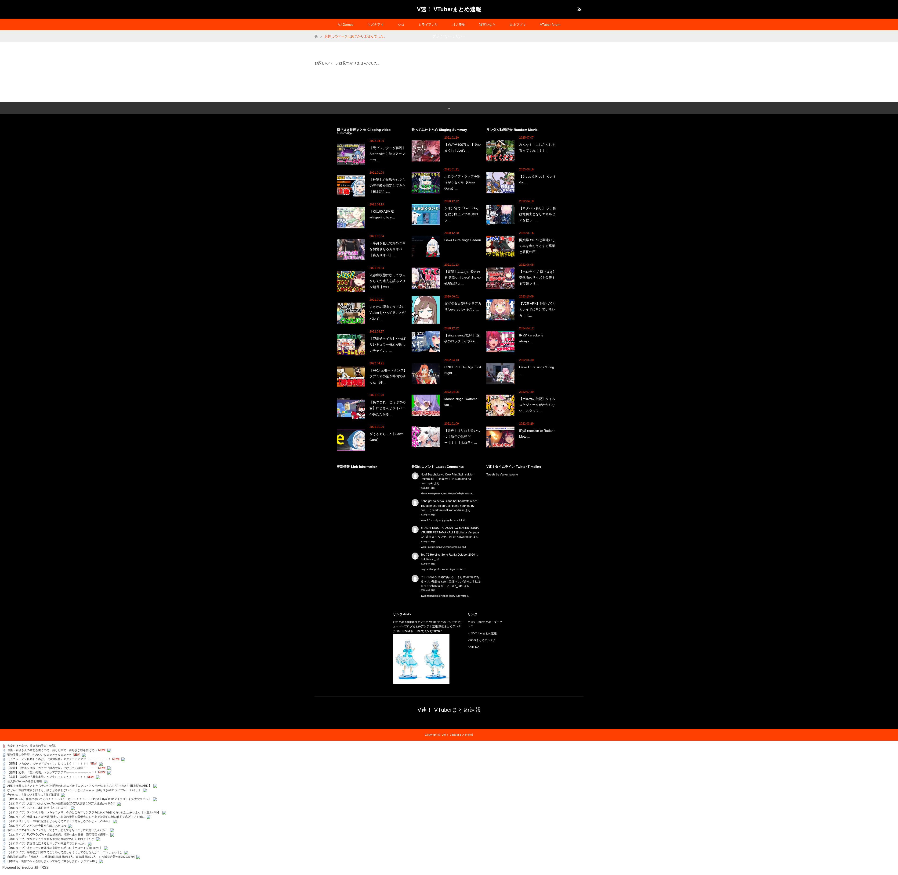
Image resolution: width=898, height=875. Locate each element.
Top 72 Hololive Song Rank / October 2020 (448, 554)
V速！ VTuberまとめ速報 (449, 9)
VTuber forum (550, 24)
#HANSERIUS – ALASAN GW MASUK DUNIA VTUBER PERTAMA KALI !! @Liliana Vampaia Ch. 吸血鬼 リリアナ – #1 (450, 532)
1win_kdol (456, 586)
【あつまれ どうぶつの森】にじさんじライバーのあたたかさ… (387, 408)
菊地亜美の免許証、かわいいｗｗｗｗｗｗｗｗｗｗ (39, 754)
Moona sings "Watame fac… (461, 402)
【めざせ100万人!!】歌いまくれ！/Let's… (462, 147)
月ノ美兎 (458, 24)
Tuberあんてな (423, 631)
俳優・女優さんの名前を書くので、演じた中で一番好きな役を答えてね (52, 750)
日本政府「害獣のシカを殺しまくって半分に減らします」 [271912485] (52, 861)
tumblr (438, 631)
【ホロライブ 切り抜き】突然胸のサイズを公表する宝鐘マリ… (537, 277)
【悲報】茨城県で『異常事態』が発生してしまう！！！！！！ (46, 777)
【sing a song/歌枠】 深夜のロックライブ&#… (462, 338)
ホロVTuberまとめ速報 (482, 633)
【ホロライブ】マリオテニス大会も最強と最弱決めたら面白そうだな (50, 839)
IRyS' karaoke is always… (531, 338)
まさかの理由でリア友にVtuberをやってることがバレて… (387, 312)
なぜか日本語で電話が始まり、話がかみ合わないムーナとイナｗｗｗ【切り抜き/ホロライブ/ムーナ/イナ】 (74, 790)
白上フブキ (518, 24)
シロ (401, 24)
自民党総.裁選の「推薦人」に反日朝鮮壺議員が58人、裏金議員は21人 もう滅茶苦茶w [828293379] (70, 856)
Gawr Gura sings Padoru (462, 240)
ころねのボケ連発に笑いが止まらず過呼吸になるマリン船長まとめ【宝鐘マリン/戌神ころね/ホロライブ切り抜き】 (451, 581)
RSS (578, 8)
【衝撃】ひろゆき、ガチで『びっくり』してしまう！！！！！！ (48, 763)
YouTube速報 (404, 631)
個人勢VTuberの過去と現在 (24, 781)
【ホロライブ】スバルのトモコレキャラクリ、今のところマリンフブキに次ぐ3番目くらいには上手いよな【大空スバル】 (83, 812)
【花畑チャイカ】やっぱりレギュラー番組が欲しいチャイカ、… (387, 344)
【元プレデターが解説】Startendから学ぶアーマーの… (387, 153)
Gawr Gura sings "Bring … (536, 370)
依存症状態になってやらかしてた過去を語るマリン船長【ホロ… (387, 281)
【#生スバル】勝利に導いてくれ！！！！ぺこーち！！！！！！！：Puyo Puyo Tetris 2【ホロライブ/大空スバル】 (79, 799)
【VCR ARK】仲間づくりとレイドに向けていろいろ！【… (537, 309)
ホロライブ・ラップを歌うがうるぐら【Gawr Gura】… (462, 182)
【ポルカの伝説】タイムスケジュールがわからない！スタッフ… (537, 404)
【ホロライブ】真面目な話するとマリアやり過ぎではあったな (46, 843)
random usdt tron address (448, 510)
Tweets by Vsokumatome (502, 474)
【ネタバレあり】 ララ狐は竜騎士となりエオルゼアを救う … (537, 214)
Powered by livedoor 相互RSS (25, 867)
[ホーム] (316, 32)
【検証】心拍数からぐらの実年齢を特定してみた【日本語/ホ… (387, 185)
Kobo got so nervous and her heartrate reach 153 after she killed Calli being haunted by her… (449, 506)
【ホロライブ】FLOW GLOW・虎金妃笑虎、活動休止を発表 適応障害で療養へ (58, 834)
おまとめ (398, 622)
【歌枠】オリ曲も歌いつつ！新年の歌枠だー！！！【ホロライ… (462, 436)
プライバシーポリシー (449, 36)
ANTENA (473, 647)
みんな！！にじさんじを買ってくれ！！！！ (537, 147)
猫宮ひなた (487, 24)
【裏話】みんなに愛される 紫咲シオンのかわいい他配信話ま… (462, 277)
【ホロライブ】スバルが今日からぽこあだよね (36, 825)
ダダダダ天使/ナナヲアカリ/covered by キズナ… (462, 306)
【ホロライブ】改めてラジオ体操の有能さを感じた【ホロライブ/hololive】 (54, 848)
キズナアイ (375, 24)
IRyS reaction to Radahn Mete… (537, 433)
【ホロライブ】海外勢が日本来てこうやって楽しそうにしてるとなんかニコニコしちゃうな (64, 852)
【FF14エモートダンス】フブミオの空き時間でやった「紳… (388, 376)
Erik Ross (427, 559)
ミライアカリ (428, 24)
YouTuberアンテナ (416, 622)
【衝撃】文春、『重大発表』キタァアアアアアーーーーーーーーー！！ (52, 772)
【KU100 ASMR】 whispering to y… (382, 214)
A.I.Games (345, 24)
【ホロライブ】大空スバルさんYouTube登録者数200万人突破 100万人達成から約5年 (61, 803)
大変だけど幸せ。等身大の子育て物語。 (32, 745)
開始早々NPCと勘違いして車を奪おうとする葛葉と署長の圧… (537, 246)
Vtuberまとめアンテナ (443, 622)
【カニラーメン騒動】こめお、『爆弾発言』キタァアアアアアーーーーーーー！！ (59, 759)
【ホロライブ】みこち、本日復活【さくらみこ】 (38, 808)
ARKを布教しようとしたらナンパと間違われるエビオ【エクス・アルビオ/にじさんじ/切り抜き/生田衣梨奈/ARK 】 (79, 785)
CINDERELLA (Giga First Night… (462, 370)
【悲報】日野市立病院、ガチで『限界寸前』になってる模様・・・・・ (52, 768)
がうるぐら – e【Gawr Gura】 (386, 437)
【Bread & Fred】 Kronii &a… (537, 179)
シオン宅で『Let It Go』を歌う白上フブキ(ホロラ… (462, 214)
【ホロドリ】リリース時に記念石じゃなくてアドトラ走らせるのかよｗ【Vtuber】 (59, 821)
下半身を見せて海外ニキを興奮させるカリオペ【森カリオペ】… (387, 249)
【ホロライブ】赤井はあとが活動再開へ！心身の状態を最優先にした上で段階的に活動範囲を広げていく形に (76, 816)
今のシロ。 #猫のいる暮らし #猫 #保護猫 (33, 794)
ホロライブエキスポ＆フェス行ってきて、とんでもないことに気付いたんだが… (57, 830)
